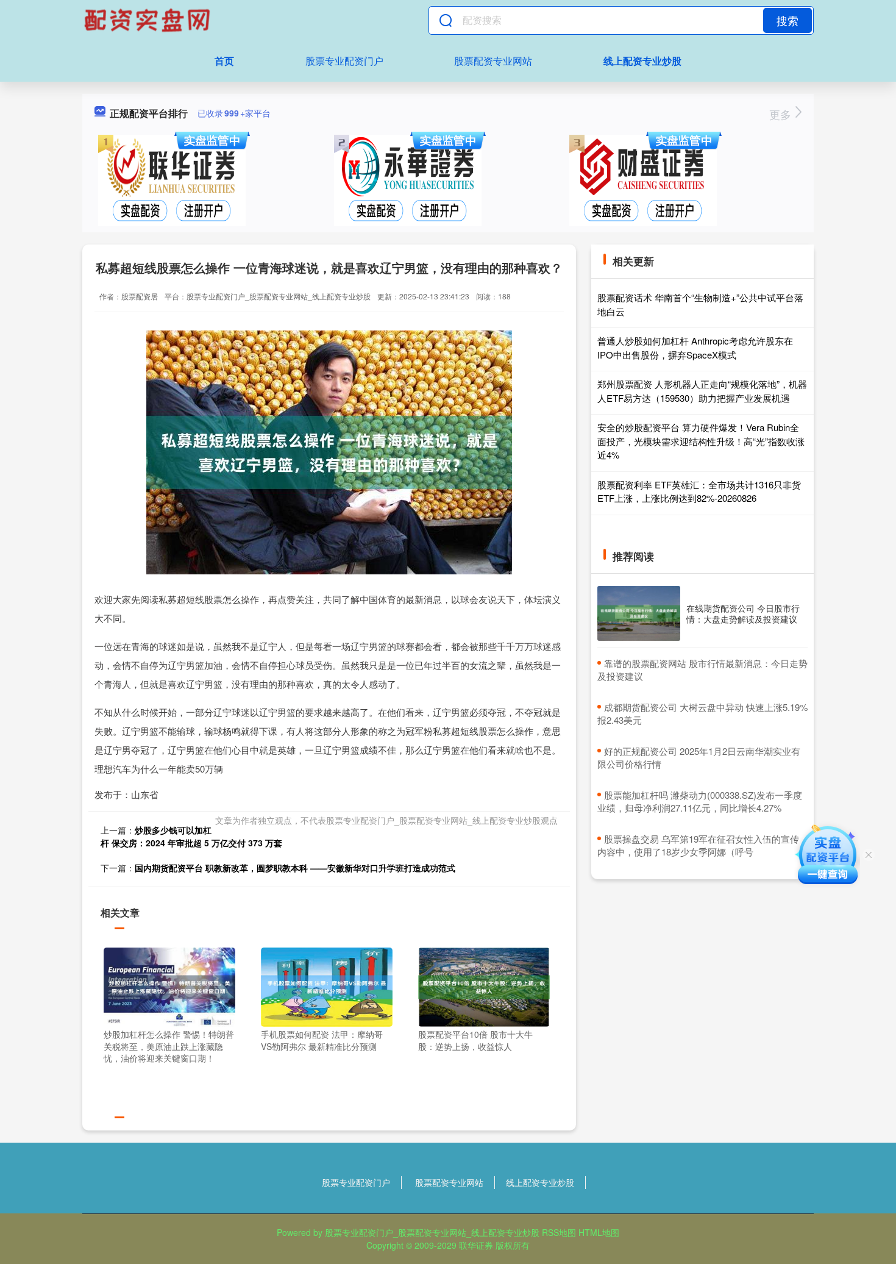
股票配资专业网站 (493, 61)
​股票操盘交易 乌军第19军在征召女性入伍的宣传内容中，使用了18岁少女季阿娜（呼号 (698, 845)
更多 (781, 114)
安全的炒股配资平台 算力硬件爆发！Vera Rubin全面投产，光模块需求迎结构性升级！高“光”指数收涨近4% (701, 441)
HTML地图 (598, 1232)
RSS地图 (559, 1232)
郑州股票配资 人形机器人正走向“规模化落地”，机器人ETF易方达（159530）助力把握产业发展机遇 (702, 390)
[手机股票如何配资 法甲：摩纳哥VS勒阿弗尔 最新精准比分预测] (327, 986)
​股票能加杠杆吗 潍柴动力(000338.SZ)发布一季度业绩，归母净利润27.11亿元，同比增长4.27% (699, 801)
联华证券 (476, 1245)
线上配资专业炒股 (642, 61)
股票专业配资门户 (344, 61)
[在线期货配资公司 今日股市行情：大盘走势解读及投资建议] (638, 613)
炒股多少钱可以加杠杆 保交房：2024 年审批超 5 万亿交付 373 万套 (191, 836)
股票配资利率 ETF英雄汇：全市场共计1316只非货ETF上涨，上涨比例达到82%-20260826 (699, 491)
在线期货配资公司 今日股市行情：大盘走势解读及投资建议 (743, 613)
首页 (224, 61)
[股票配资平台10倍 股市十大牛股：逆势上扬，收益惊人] (484, 986)
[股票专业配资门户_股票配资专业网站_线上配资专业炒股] (148, 20)
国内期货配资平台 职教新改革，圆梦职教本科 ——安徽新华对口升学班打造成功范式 (295, 868)
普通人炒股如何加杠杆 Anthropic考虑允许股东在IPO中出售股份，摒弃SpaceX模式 (695, 347)
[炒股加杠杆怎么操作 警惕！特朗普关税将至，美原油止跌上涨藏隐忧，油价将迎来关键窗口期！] (169, 986)
